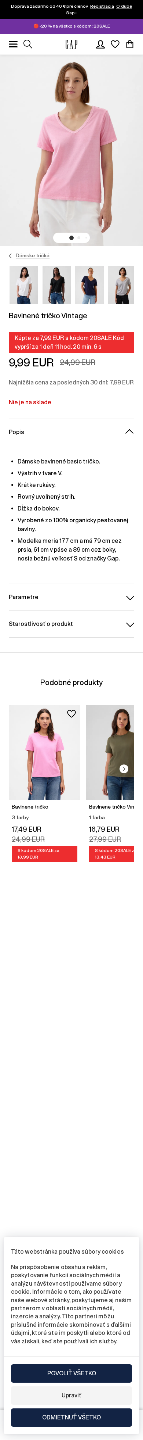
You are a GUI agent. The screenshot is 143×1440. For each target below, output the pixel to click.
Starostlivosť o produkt (41, 623)
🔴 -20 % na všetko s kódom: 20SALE (71, 26)
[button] (71, 238)
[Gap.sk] (71, 44)
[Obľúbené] (115, 44)
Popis (16, 432)
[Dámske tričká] (10, 255)
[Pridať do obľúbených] (71, 714)
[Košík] (129, 44)
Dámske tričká (33, 255)
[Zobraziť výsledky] (27, 44)
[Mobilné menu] (13, 44)
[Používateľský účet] (100, 44)
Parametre (23, 597)
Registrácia (102, 6)
